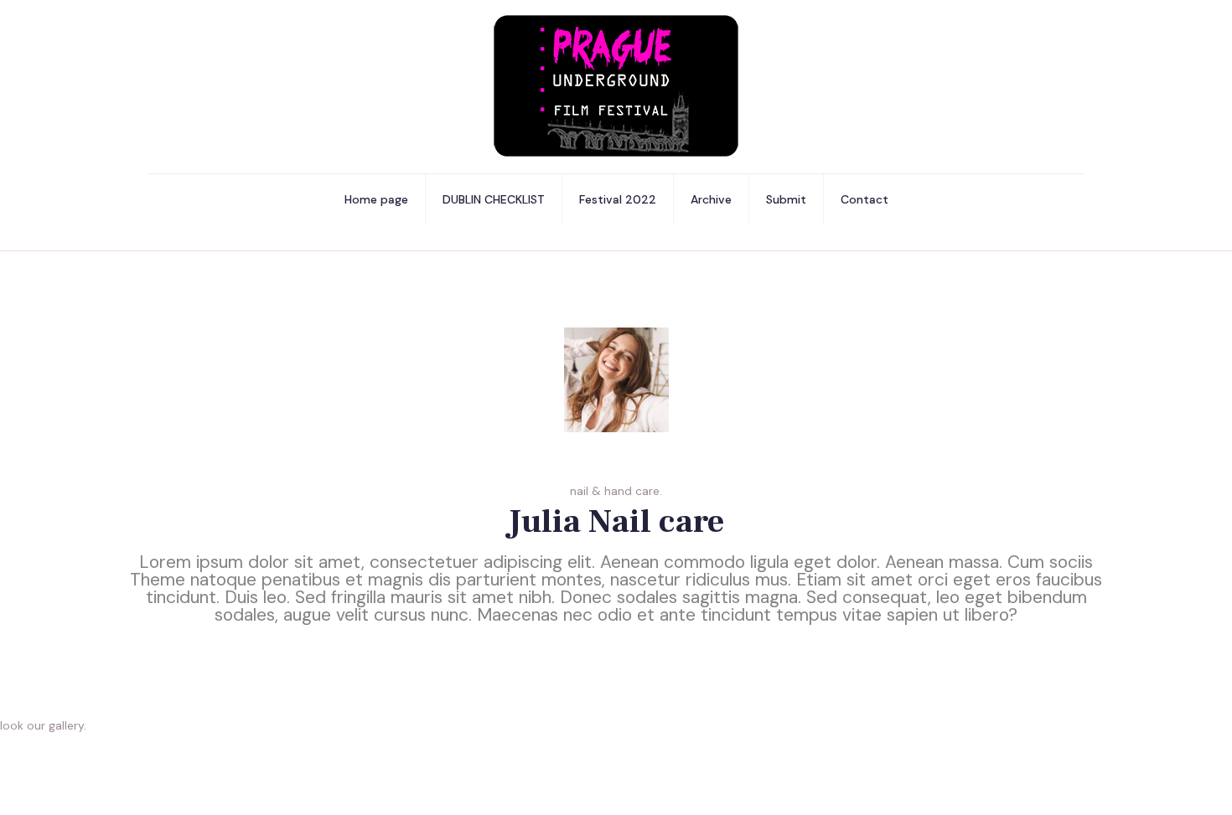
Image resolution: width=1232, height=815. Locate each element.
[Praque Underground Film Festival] (616, 86)
